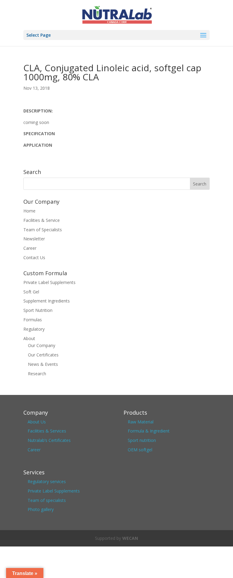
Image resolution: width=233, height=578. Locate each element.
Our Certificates (43, 355)
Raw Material (141, 422)
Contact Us (34, 257)
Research (37, 373)
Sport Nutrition (37, 310)
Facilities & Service (41, 220)
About (29, 338)
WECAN (130, 538)
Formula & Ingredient (149, 431)
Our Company (41, 345)
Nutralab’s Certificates (49, 440)
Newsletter (34, 239)
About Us (37, 422)
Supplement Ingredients (46, 301)
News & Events (43, 364)
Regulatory (34, 329)
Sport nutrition (142, 440)
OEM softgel (140, 450)
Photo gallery (41, 509)
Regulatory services (47, 481)
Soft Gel (31, 292)
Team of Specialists (42, 229)
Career (29, 248)
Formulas (32, 319)
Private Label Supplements (49, 282)
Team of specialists (47, 500)
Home (29, 211)
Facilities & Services (47, 431)
